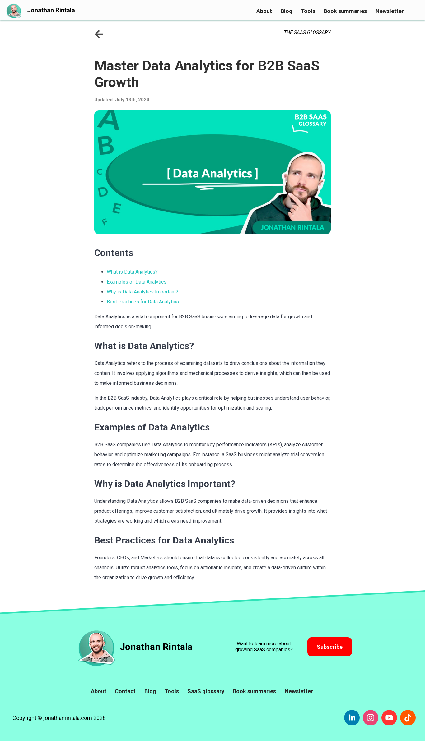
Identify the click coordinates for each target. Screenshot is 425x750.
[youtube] (389, 717)
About (264, 11)
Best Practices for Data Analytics (143, 302)
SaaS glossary (205, 691)
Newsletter (390, 11)
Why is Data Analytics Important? (142, 292)
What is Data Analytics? (132, 272)
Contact (125, 691)
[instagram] (370, 717)
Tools (308, 11)
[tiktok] (408, 717)
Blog (286, 11)
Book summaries (345, 11)
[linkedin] (352, 717)
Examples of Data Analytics (136, 282)
